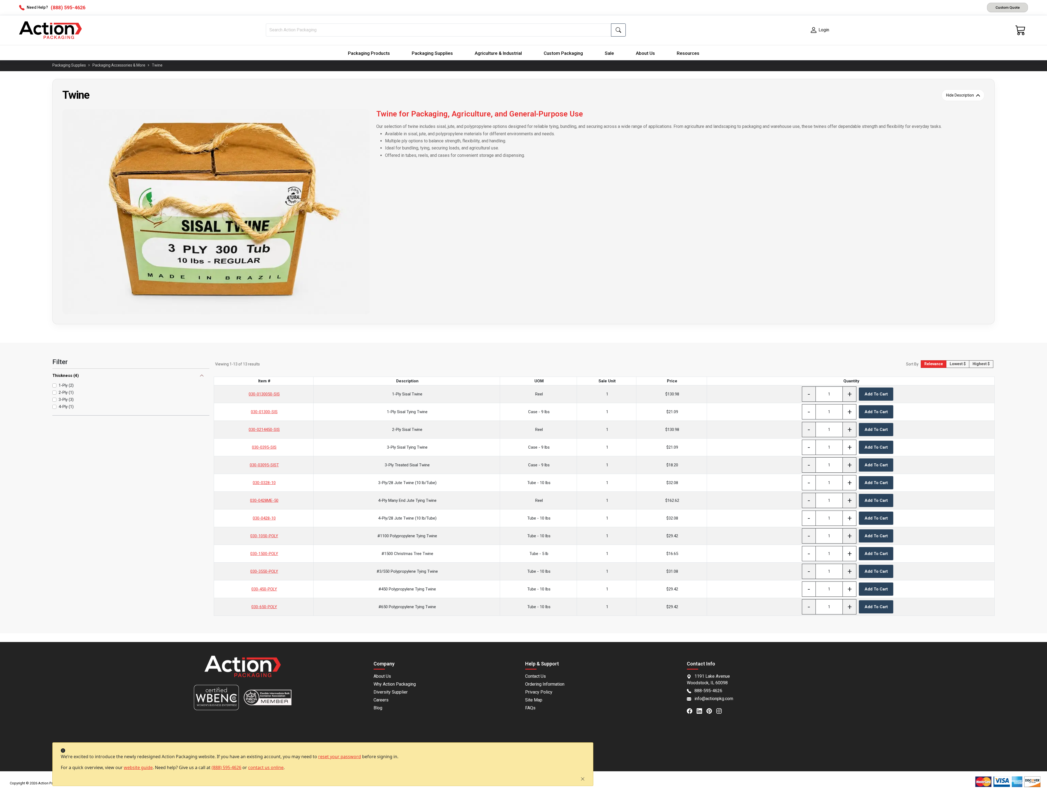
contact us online (266, 767)
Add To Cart (876, 394)
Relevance (933, 364)
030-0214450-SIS (264, 429)
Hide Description (960, 95)
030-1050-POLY (264, 535)
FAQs (530, 707)
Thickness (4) (65, 375)
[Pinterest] (711, 710)
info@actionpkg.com (713, 698)
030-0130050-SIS (264, 394)
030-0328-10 (264, 482)
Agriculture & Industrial (498, 53)
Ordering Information (544, 684)
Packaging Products (369, 53)
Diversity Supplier (391, 692)
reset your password (339, 757)
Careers (381, 700)
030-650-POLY (264, 606)
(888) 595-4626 (226, 767)
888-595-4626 (708, 690)
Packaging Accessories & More (118, 65)
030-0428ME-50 (264, 500)
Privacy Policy (538, 692)
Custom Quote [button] (1007, 7)
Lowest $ (958, 364)
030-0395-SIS (264, 447)
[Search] (618, 30)
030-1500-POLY (264, 553)
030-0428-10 (264, 518)
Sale (609, 53)
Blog (378, 707)
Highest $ (981, 364)
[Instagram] (721, 710)
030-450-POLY (264, 589)
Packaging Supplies (432, 53)
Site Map (533, 700)
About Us (645, 53)
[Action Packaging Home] (242, 670)
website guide (138, 767)
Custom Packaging (563, 53)
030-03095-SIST (264, 465)
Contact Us (535, 676)
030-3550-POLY (264, 571)
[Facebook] (692, 710)
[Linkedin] (701, 710)
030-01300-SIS (264, 411)
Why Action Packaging (395, 684)
